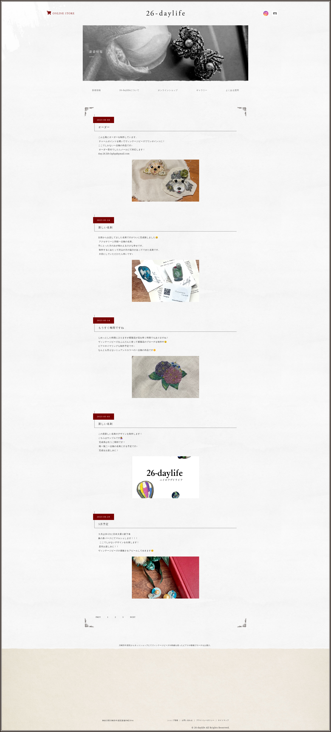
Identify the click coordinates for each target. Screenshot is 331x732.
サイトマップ (223, 720)
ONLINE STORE (64, 13)
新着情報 (96, 90)
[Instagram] (265, 13)
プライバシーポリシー (205, 720)
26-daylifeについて (129, 90)
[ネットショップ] (274, 13)
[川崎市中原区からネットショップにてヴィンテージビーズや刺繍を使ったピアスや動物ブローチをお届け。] (165, 16)
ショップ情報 (172, 720)
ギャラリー (201, 90)
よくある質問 (232, 90)
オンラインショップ (168, 90)
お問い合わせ (187, 720)
